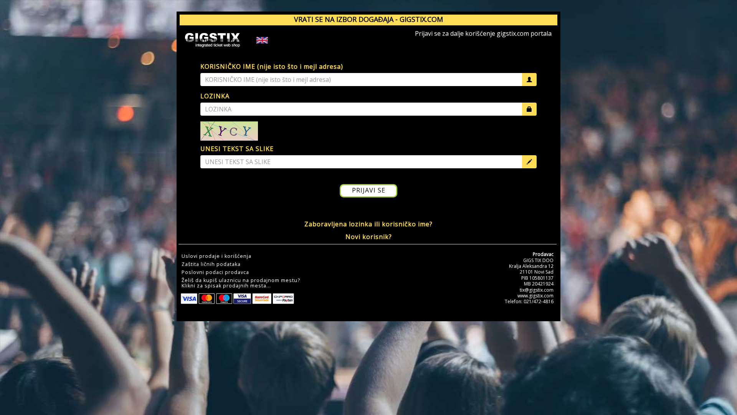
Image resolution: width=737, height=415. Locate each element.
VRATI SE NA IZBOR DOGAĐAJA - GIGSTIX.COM (368, 19)
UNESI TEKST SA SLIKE (237, 148)
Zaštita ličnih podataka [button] (211, 264)
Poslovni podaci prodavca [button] (215, 272)
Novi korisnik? (368, 236)
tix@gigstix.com (537, 290)
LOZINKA (215, 96)
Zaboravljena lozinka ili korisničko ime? (368, 224)
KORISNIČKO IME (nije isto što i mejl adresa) (271, 66)
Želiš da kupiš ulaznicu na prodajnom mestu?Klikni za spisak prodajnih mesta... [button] (241, 283)
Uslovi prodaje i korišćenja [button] (216, 256)
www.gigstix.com (535, 295)
